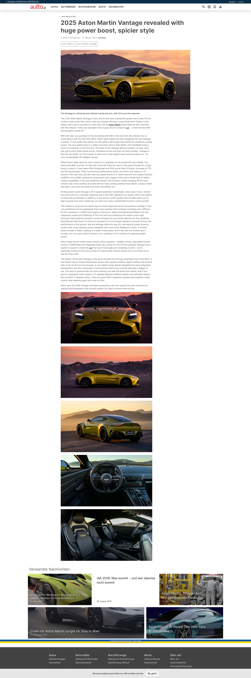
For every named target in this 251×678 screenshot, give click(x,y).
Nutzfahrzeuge (87, 7)
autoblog (102, 38)
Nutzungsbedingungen (181, 666)
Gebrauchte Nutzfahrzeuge (121, 659)
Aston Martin (67, 44)
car (127, 127)
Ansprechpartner (178, 662)
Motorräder (68, 7)
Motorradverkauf (84, 662)
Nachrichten (116, 7)
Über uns (175, 655)
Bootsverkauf (150, 662)
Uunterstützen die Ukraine (125, 641)
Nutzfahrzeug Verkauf (118, 662)
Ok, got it (152, 673)
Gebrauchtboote (152, 659)
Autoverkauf (55, 662)
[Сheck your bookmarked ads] (215, 7)
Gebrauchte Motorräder (87, 659)
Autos (54, 7)
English (241, 2)
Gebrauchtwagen (57, 659)
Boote (102, 7)
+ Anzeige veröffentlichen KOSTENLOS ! (22, 2)
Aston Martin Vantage (86, 44)
